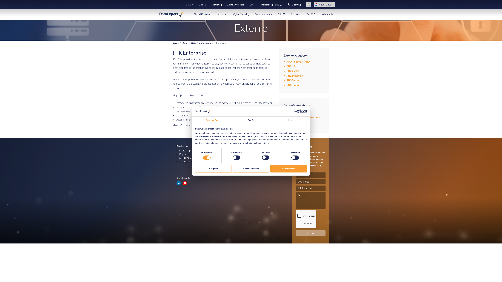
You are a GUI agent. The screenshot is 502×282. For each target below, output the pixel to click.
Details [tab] (251, 120)
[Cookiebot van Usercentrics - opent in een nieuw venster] (295, 111)
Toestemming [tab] (212, 120)
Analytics (222, 14)
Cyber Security (241, 14)
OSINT (281, 14)
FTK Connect (293, 85)
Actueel (252, 4)
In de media (327, 14)
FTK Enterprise (294, 75)
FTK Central (292, 80)
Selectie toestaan (251, 169)
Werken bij (217, 4)
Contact (189, 4)
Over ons (202, 4)
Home (175, 43)
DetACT (310, 14)
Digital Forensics (202, 14)
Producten (184, 43)
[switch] (236, 157)
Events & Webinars (235, 4)
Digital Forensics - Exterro (201, 43)
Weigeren (213, 169)
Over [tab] (290, 120)
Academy (295, 14)
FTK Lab (290, 66)
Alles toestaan (288, 169)
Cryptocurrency (263, 14)
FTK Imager (292, 70)
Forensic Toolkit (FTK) (298, 61)
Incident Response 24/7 (271, 4)
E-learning (296, 4)
